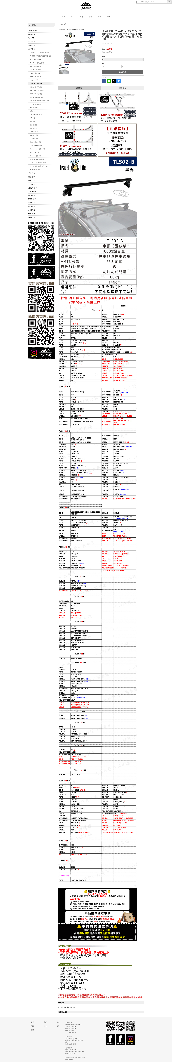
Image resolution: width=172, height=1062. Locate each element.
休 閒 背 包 (31, 195)
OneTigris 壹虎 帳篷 (36, 114)
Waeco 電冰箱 (34, 107)
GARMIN (31, 38)
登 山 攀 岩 (31, 184)
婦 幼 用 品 (31, 34)
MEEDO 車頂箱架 (35, 76)
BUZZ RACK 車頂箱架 (37, 90)
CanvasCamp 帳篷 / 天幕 (37, 149)
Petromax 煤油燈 (35, 169)
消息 (81, 17)
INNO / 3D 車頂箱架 (36, 94)
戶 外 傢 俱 (31, 173)
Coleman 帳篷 (34, 138)
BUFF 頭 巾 (32, 199)
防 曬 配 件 (31, 217)
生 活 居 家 (31, 45)
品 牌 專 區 (31, 49)
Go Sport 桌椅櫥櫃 (35, 156)
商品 (72, 17)
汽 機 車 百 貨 (32, 188)
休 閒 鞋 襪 (31, 206)
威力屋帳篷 (33, 125)
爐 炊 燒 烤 (31, 180)
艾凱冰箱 (32, 111)
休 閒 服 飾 (31, 210)
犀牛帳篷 (32, 118)
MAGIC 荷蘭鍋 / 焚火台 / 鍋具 (39, 166)
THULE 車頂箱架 (35, 73)
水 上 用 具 (31, 41)
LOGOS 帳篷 (34, 132)
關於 (58, 1026)
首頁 (63, 17)
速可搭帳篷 (33, 128)
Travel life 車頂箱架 (36, 83)
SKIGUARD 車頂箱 (36, 59)
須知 (90, 17)
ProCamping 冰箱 (35, 104)
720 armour (32, 191)
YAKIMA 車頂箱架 (35, 80)
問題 (99, 17)
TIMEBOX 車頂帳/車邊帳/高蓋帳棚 (40, 56)
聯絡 (32, 1030)
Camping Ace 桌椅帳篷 (37, 159)
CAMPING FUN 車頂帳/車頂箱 (39, 52)
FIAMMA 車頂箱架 (35, 70)
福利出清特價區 (33, 30)
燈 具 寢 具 (31, 177)
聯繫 (108, 17)
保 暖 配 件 (31, 213)
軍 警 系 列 (31, 202)
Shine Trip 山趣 (34, 152)
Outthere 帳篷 (34, 135)
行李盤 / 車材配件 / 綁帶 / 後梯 (39, 101)
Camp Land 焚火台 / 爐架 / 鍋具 (40, 162)
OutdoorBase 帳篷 (35, 142)
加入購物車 (122, 72)
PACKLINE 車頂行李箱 (37, 63)
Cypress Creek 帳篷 (36, 145)
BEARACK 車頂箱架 (36, 87)
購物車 (146, 2)
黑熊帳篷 (32, 121)
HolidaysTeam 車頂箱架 (37, 97)
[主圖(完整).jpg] (63, 69)
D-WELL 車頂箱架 (35, 66)
